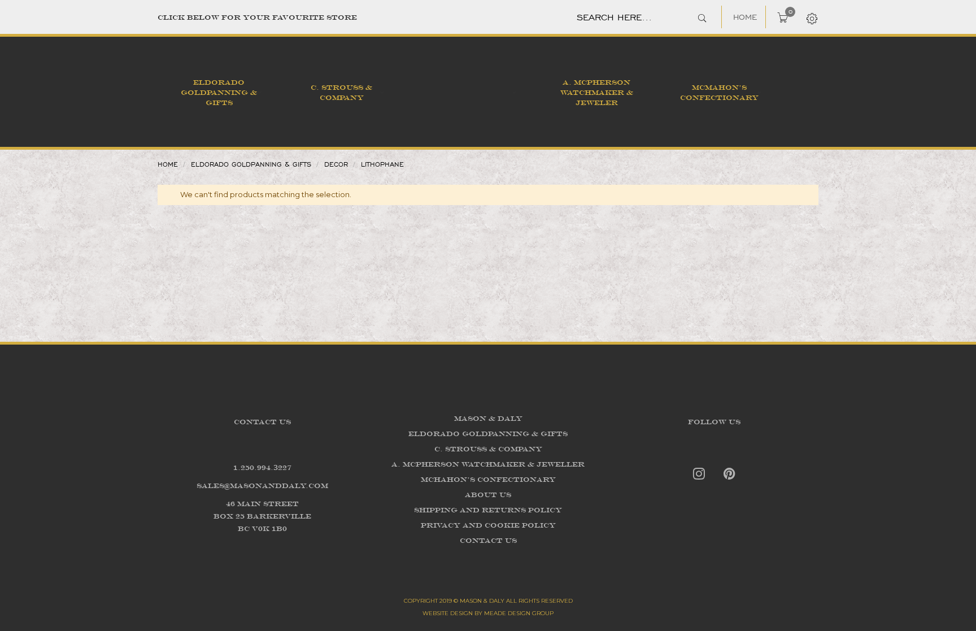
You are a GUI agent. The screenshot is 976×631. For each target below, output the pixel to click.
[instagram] (698, 474)
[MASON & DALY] (469, 92)
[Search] (702, 17)
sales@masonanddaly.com (262, 486)
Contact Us (488, 541)
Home (745, 17)
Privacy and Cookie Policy (488, 525)
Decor (337, 164)
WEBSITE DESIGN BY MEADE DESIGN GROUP (488, 613)
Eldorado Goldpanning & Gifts (252, 164)
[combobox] (640, 17)
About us (488, 495)
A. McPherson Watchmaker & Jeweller (488, 464)
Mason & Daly (488, 419)
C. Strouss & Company (488, 449)
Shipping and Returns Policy (488, 510)
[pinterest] (729, 474)
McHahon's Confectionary (488, 480)
